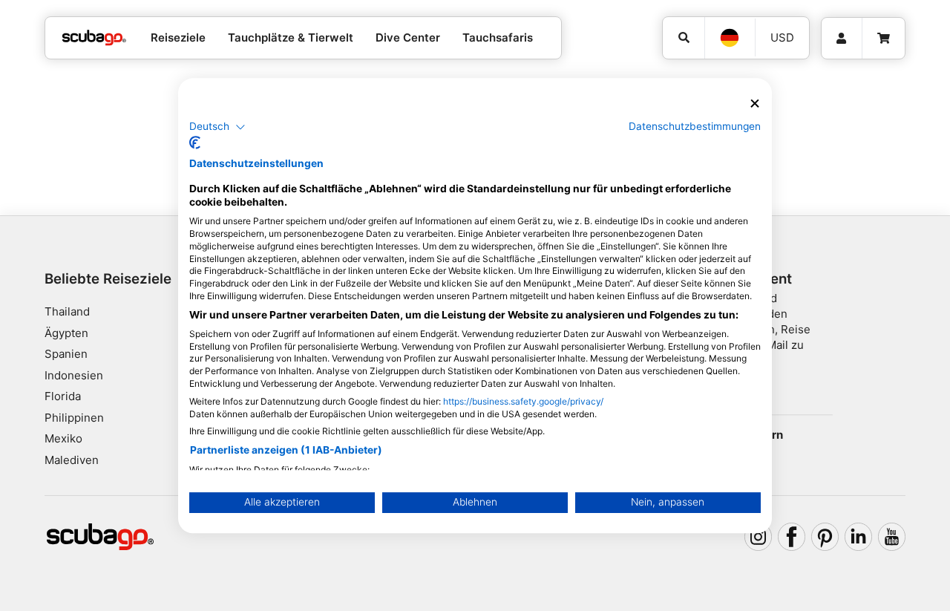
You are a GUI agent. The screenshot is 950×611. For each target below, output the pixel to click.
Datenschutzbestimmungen (695, 126)
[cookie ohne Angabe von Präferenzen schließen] (755, 103)
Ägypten (66, 333)
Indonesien (74, 375)
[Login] (842, 38)
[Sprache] (729, 38)
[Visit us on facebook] (792, 537)
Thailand (67, 311)
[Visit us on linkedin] (859, 537)
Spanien (66, 354)
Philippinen (74, 418)
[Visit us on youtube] (892, 537)
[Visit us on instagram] (758, 537)
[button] (217, 127)
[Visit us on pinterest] (825, 537)
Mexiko (63, 438)
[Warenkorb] (883, 38)
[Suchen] (683, 38)
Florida (63, 396)
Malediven (72, 460)
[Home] (94, 38)
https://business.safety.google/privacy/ (523, 401)
